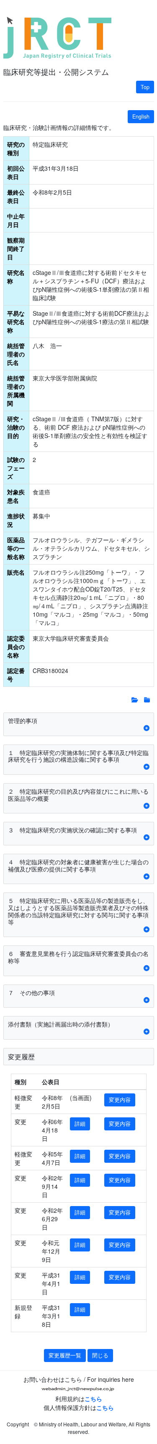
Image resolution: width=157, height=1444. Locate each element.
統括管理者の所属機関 (16, 390)
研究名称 (16, 276)
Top (145, 87)
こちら (93, 1398)
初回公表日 (16, 172)
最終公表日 (16, 196)
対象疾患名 (16, 496)
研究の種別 (16, 148)
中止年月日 (16, 220)
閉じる (100, 1355)
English (140, 116)
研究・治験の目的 (16, 427)
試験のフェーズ (16, 467)
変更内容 (120, 1099)
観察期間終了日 (16, 248)
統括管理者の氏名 (16, 354)
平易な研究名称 (16, 321)
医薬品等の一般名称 (16, 548)
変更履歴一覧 (65, 1355)
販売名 (16, 572)
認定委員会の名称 (16, 646)
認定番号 (16, 674)
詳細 (80, 1123)
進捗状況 (16, 520)
